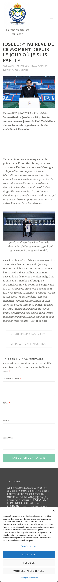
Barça (27, 488)
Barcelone (17, 488)
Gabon (13, 506)
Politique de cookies (29, 578)
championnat (39, 488)
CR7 (18, 497)
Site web (8, 438)
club (46, 491)
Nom (6, 403)
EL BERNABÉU (25, 500)
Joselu (25, 65)
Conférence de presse (19, 494)
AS (9, 487)
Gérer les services (29, 546)
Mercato (8, 65)
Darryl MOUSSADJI (17, 70)
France (39, 503)
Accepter (29, 554)
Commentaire (12, 378)
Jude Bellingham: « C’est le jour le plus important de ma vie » (33, 334)
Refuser (29, 562)
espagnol (14, 503)
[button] (53, 510)
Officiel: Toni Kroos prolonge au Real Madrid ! (31, 344)
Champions (37, 491)
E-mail (7, 420)
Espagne (40, 500)
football (28, 503)
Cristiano (27, 496)
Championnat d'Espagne (19, 491)
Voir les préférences (29, 571)
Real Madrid (39, 65)
